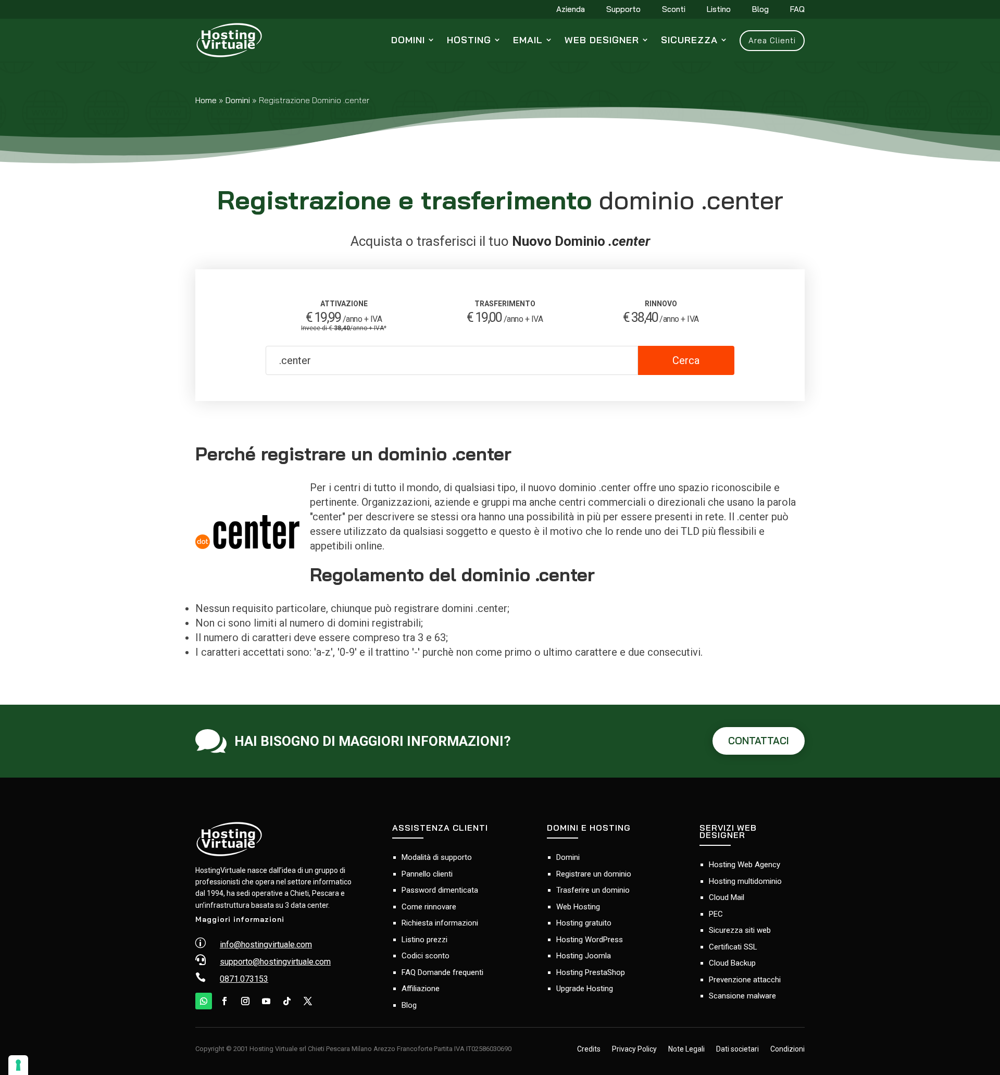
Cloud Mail (726, 897)
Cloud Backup (732, 963)
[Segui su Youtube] (266, 1001)
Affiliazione (421, 988)
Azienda (570, 10)
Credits (589, 1049)
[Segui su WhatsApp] (203, 1001)
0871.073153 (244, 979)
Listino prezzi (424, 939)
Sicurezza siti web (740, 930)
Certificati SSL (733, 947)
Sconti (673, 10)
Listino (719, 10)
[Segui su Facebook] (224, 1001)
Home (206, 100)
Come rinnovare (429, 906)
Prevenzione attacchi (745, 979)
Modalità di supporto (437, 857)
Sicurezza (689, 40)
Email (528, 40)
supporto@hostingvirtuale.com (275, 962)
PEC (716, 914)
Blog (760, 10)
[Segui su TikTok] (287, 1001)
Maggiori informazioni (239, 919)
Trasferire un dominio (593, 890)
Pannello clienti (427, 874)
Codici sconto (425, 955)
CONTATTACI (758, 740)
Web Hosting (578, 906)
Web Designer (602, 40)
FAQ (797, 10)
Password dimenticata (440, 890)
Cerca (685, 360)
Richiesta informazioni (440, 923)
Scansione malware (742, 996)
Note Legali (686, 1049)
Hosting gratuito (583, 923)
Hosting (469, 40)
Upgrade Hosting (584, 988)
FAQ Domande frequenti (442, 972)
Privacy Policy (634, 1049)
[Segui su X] (307, 1001)
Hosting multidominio (745, 881)
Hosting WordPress (589, 939)
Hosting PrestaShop (590, 972)
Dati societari (737, 1049)
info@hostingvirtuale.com (266, 944)
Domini (408, 40)
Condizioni (787, 1049)
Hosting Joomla (583, 955)
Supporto (623, 10)
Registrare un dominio (593, 874)
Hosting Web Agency (744, 864)
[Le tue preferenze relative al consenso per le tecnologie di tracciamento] (18, 1065)
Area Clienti (772, 40)
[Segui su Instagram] (245, 1001)
